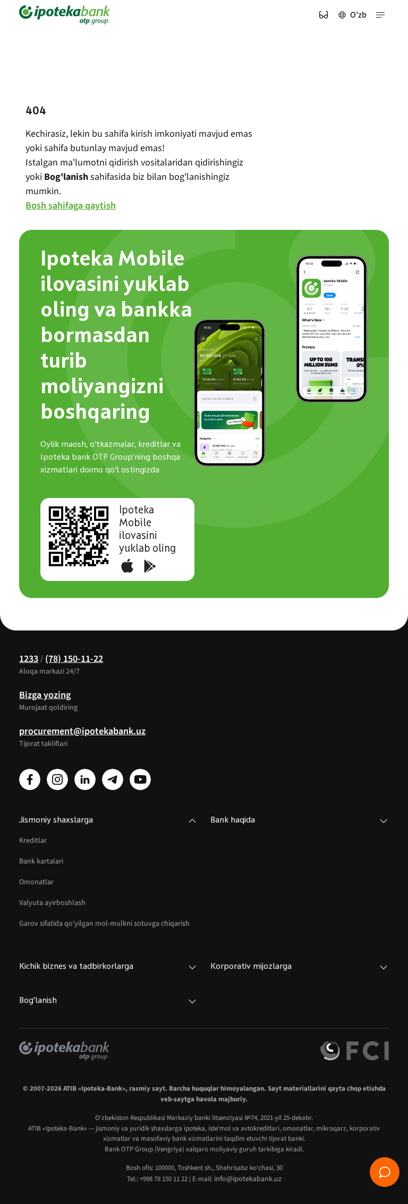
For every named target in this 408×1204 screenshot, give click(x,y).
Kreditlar (33, 840)
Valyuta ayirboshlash (52, 903)
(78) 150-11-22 (74, 659)
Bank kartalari (41, 861)
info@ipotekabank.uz (248, 1179)
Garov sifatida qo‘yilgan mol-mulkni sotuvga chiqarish (104, 923)
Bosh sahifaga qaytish (71, 205)
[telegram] (112, 779)
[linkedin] (85, 779)
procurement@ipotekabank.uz (82, 731)
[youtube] (140, 779)
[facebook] (29, 779)
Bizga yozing (45, 695)
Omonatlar (36, 882)
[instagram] (57, 779)
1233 (28, 659)
